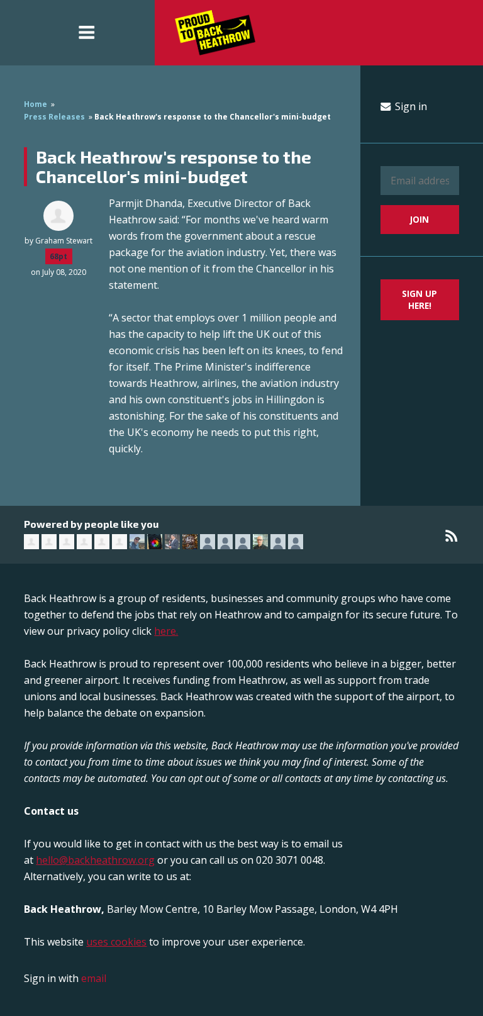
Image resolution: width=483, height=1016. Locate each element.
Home (35, 104)
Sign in (409, 106)
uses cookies (116, 942)
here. (166, 631)
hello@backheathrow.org (95, 860)
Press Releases (54, 116)
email (93, 978)
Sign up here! (419, 299)
